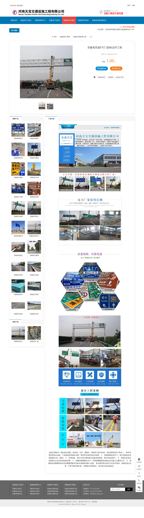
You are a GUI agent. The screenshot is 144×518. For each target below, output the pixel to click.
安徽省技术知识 (34, 494)
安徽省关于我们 (26, 20)
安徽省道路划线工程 (71, 491)
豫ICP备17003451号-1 (85, 501)
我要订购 (117, 68)
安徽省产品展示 (54, 20)
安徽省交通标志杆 (52, 494)
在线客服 (139, 462)
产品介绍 (51, 119)
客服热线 (139, 483)
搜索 (128, 489)
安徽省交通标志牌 (52, 488)
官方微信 (139, 490)
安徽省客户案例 (69, 20)
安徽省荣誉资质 (17, 494)
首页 (55, 36)
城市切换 (20, 5)
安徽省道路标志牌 (52, 491)
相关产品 (15, 322)
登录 (128, 5)
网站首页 (14, 20)
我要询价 (102, 68)
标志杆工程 (119, 77)
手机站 (139, 476)
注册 (133, 5)
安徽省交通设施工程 (71, 494)
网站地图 (94, 501)
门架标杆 (111, 77)
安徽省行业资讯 (34, 491)
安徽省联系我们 (83, 20)
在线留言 (139, 469)
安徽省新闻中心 (40, 20)
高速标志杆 (101, 77)
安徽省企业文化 (17, 491)
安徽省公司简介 (17, 488)
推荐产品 (15, 119)
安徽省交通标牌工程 (79, 37)
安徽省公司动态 (34, 488)
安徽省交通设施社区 (99, 20)
